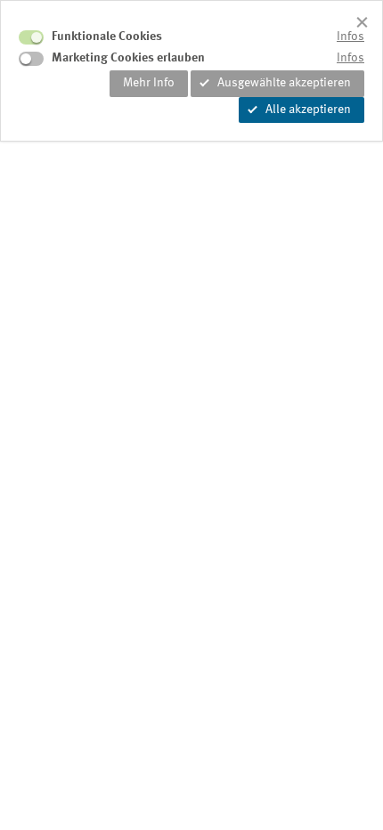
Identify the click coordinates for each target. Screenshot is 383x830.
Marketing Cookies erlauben (128, 58)
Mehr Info (149, 83)
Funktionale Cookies (107, 36)
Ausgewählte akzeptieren (284, 83)
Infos (350, 36)
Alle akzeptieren (308, 109)
